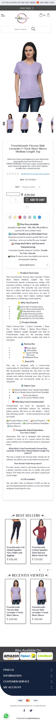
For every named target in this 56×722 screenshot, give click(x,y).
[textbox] (14, 29)
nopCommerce (33, 718)
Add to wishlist (27, 207)
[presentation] (39, 570)
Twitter (31, 711)
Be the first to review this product (35, 174)
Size (17, 187)
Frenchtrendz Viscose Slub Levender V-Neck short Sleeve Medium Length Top (15, 614)
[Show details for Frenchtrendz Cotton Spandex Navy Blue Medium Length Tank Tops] (41, 532)
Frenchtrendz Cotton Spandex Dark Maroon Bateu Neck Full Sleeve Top (14, 552)
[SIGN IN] (48, 15)
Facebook (24, 711)
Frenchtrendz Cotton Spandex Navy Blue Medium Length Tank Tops (39, 552)
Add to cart (37, 200)
